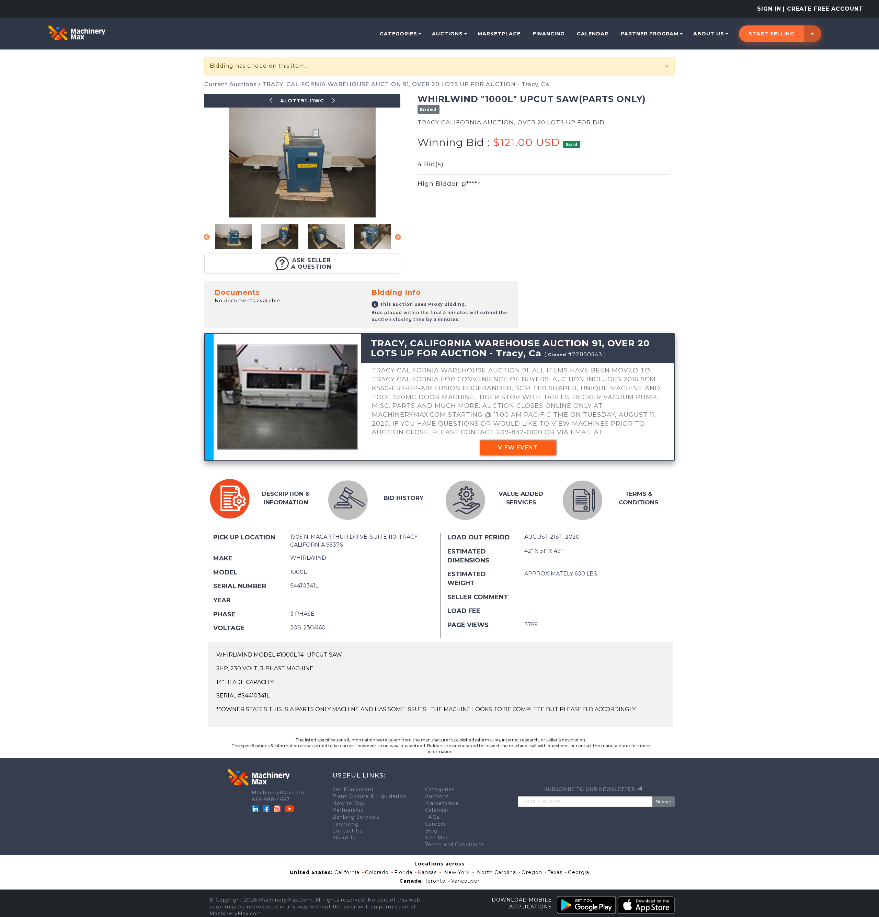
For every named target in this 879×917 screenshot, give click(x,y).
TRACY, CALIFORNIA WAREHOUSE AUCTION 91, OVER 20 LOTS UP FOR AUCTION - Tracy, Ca (405, 84)
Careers (435, 824)
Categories (398, 34)
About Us (708, 34)
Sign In (769, 8)
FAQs (432, 817)
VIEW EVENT (518, 447)
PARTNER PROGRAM (649, 34)
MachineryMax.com (278, 793)
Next (398, 237)
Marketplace (499, 34)
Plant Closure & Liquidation (369, 796)
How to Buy (348, 803)
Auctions (447, 34)
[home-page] (76, 33)
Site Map (437, 838)
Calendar (592, 34)
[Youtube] (289, 808)
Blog (431, 831)
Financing (548, 34)
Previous (206, 237)
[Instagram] (278, 808)
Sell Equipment (353, 789)
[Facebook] (266, 808)
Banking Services (355, 817)
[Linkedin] (256, 808)
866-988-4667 (271, 799)
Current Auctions (231, 84)
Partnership (348, 810)
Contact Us (347, 831)
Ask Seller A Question (311, 263)
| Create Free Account (823, 8)
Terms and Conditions (454, 844)
